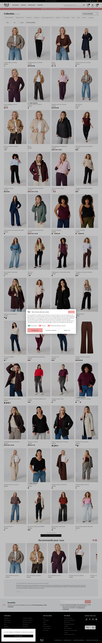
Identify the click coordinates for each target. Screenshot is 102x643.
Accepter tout (35, 330)
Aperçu (72, 312)
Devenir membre (18, 636)
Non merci (18, 639)
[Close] (34, 630)
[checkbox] (32, 326)
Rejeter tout (67, 330)
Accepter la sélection (51, 330)
